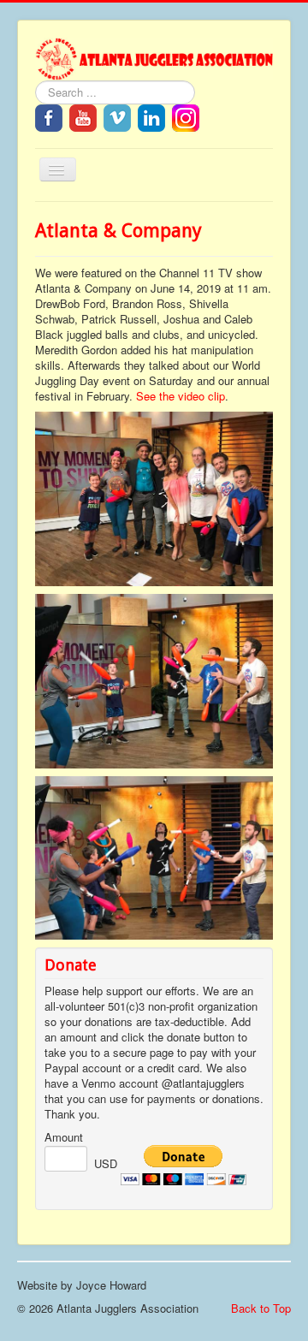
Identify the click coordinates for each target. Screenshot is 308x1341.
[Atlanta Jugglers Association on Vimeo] (117, 116)
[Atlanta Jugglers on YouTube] (83, 116)
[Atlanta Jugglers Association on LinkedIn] (151, 116)
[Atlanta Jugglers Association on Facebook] (48, 116)
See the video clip (180, 396)
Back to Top (261, 1308)
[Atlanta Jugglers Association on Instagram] (185, 116)
